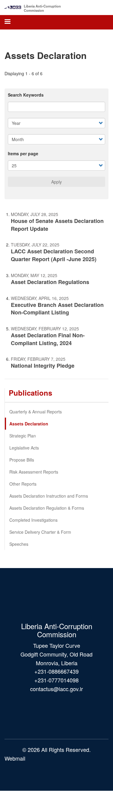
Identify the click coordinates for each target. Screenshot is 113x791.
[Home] (13, 5)
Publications (30, 393)
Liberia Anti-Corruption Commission (42, 8)
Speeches (18, 544)
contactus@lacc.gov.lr (56, 689)
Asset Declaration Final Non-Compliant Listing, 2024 (48, 339)
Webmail (15, 758)
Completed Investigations (33, 520)
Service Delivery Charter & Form (40, 532)
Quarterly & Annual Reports (35, 412)
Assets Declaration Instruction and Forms (48, 496)
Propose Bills (21, 460)
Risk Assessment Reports (33, 472)
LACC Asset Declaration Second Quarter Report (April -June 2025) (53, 255)
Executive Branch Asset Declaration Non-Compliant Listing (57, 309)
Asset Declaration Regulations (50, 282)
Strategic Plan (22, 436)
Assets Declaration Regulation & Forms (46, 508)
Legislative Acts (24, 448)
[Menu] (7, 22)
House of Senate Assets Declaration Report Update (57, 225)
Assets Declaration (28, 424)
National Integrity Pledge (42, 365)
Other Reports (22, 484)
